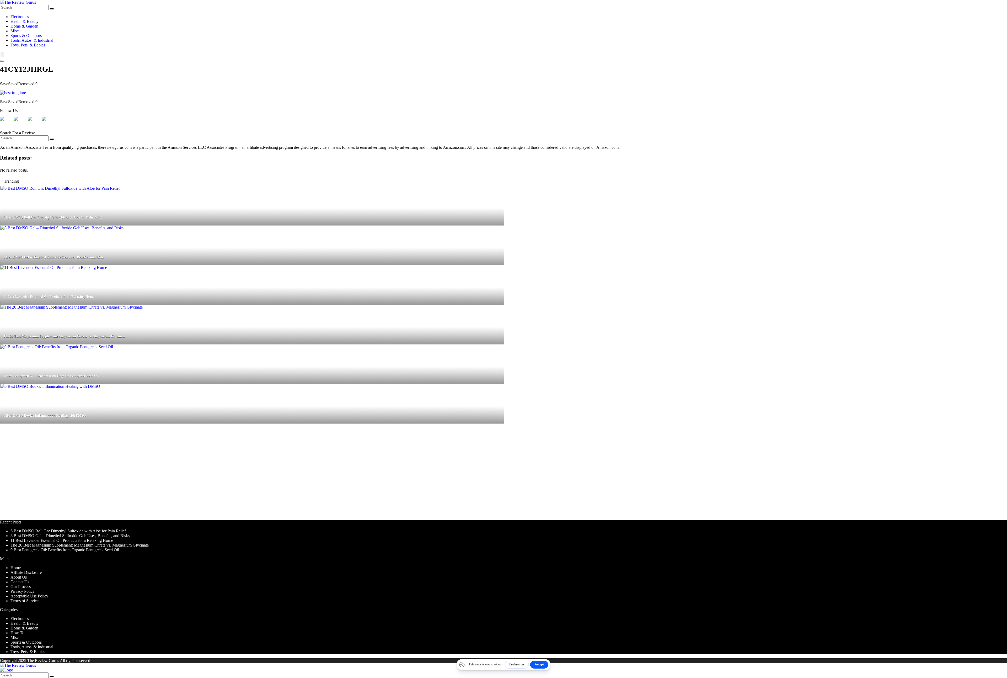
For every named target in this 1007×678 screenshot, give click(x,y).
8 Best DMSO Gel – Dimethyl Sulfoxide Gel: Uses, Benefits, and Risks (70, 535)
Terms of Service (24, 600)
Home (15, 567)
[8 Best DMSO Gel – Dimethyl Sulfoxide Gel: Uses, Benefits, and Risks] (62, 228)
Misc (14, 31)
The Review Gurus (43, 660)
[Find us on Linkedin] (34, 123)
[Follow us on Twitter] (20, 123)
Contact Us (19, 582)
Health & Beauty (24, 21)
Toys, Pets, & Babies (27, 45)
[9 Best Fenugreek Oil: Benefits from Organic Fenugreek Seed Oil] (56, 347)
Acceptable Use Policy (29, 596)
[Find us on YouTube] (48, 123)
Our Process (20, 586)
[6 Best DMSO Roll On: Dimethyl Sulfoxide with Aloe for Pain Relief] (60, 188)
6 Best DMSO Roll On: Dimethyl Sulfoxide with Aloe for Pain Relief (68, 531)
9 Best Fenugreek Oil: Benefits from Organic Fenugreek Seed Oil (64, 550)
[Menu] (2, 54)
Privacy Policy (22, 591)
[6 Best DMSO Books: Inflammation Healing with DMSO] (50, 386)
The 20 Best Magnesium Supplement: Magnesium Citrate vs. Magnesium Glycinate (79, 545)
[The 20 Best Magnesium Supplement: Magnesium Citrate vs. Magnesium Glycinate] (71, 307)
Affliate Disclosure (26, 572)
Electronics (19, 16)
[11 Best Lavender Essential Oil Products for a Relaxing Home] (53, 267)
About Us (18, 577)
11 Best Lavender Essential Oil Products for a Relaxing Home (61, 540)
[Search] (52, 8)
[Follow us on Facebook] (6, 123)
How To (17, 633)
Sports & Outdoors (26, 35)
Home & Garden (24, 26)
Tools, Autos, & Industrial (31, 40)
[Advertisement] (157, 474)
